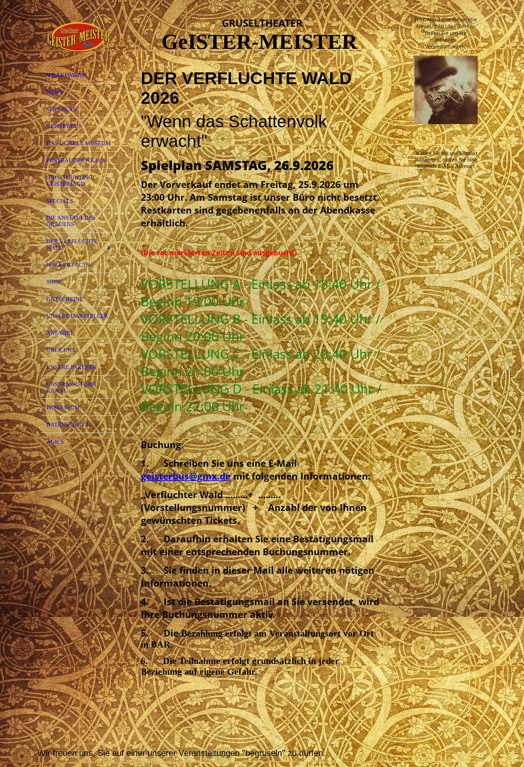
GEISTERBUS (64, 126)
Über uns (60, 350)
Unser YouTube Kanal (70, 387)
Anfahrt (59, 333)
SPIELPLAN (61, 109)
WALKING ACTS (67, 265)
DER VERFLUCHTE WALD (72, 244)
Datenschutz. (68, 424)
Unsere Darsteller (77, 316)
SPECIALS (59, 201)
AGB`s (55, 442)
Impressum (62, 407)
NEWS (54, 92)
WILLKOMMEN (66, 75)
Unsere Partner (71, 367)
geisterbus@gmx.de (186, 476)
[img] (78, 36)
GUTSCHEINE (64, 299)
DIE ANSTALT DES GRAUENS (71, 221)
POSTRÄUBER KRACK (76, 160)
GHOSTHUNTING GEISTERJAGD (69, 180)
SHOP (53, 282)
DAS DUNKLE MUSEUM (78, 143)
